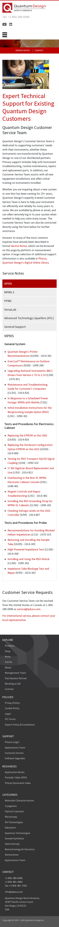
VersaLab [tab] (10, 309)
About (8, 667)
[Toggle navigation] (4, 34)
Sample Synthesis (14, 838)
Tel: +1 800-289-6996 (16, 17)
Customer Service (14, 752)
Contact (39, 50)
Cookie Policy (12, 708)
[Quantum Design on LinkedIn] (10, 24)
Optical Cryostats (14, 811)
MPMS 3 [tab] (9, 292)
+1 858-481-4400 (13, 881)
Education (10, 827)
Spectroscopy (12, 843)
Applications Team (15, 747)
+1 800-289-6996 (13, 878)
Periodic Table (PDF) (16, 777)
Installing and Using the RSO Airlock (28, 559)
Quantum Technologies (17, 833)
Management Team (15, 672)
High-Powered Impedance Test (26, 549)
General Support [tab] (15, 327)
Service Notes (22, 50)
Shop (7, 651)
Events (8, 661)
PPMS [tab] (7, 301)
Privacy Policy (12, 702)
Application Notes (15, 772)
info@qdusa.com (14, 891)
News (8, 656)
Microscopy (11, 816)
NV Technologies (14, 822)
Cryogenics (11, 806)
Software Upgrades (15, 758)
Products (10, 645)
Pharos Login (12, 742)
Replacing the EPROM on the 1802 (27, 435)
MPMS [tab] (8, 283)
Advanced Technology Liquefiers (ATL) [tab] (29, 318)
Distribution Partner (16, 678)
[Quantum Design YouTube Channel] (4, 24)
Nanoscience (12, 854)
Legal (8, 713)
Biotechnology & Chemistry (20, 849)
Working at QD (13, 683)
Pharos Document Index (18, 783)
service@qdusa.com (28, 609)
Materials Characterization (19, 800)
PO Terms (10, 719)
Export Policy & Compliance (20, 724)
